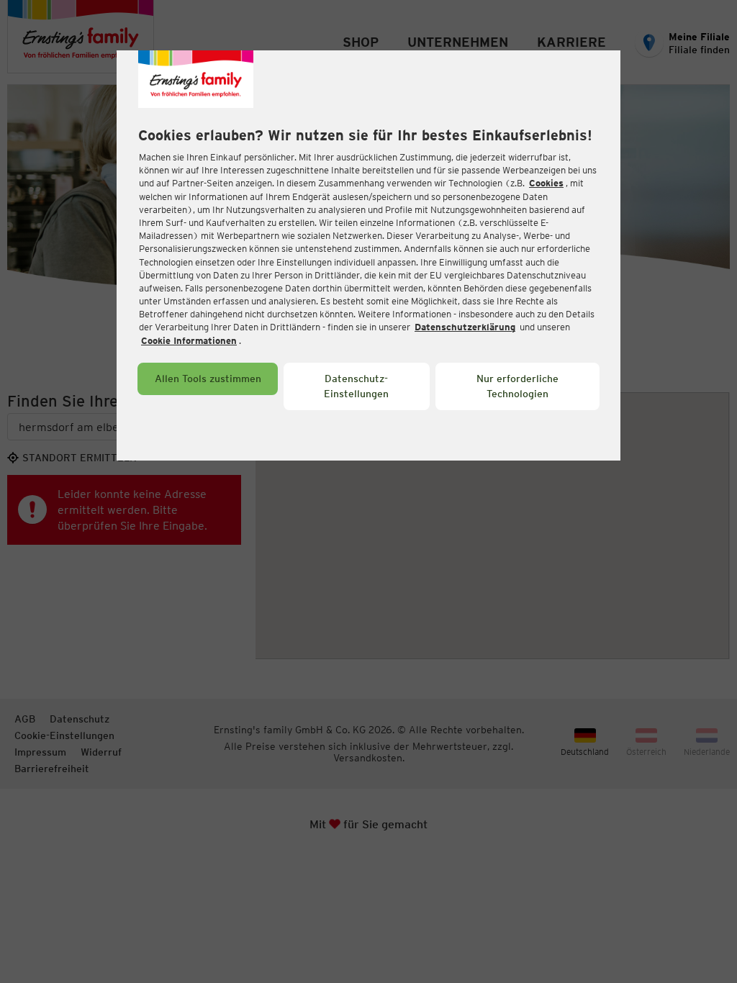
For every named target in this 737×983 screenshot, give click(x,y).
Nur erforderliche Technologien (517, 386)
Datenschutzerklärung (465, 327)
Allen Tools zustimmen (208, 378)
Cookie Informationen (189, 340)
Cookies (546, 183)
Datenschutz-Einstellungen (356, 386)
